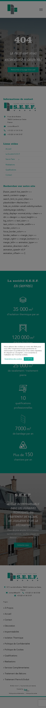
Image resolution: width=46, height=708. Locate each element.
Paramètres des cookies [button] (13, 359)
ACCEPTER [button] (28, 359)
